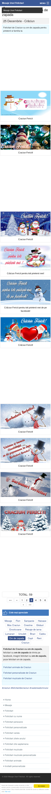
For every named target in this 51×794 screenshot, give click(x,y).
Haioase (42, 620)
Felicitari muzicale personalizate (20, 755)
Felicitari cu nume (13, 716)
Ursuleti (22, 633)
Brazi (32, 633)
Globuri (40, 625)
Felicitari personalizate (15, 727)
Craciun (25, 642)
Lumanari (10, 633)
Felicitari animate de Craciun (17, 667)
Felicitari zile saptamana (16, 743)
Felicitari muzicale (13, 749)
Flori (18, 620)
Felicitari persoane (13, 721)
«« (10, 600)
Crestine (28, 625)
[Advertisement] (25, 61)
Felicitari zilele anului (14, 738)
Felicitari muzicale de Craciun (17, 678)
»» (30, 604)
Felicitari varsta (12, 732)
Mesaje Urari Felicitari (13, 2)
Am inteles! (41, 786)
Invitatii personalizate (14, 766)
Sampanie (29, 620)
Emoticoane (15, 629)
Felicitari (8, 710)
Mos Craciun (13, 625)
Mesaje (8, 620)
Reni (39, 638)
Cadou (42, 633)
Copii (30, 638)
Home (7, 699)
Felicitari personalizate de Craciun (19, 672)
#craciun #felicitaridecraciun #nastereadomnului (25, 687)
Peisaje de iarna (33, 629)
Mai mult (7, 791)
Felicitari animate (12, 760)
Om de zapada (16, 638)
